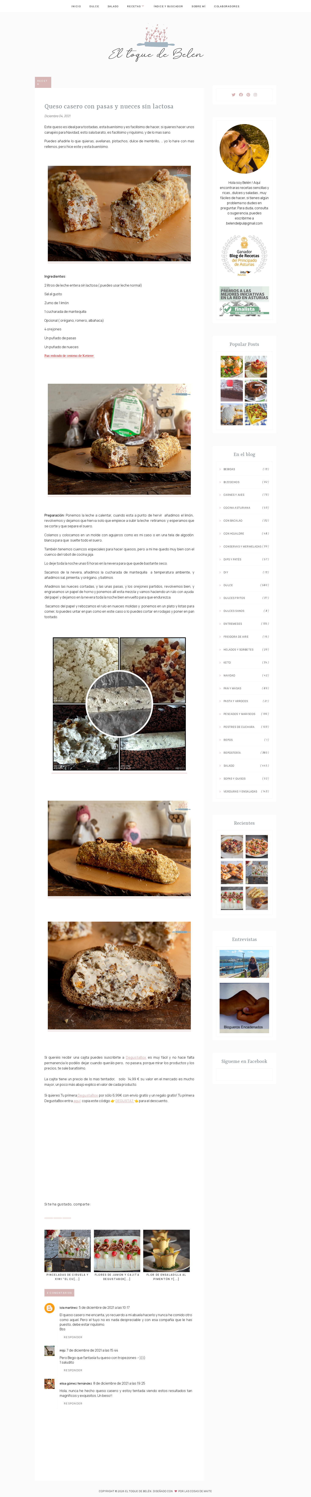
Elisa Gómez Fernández (76, 1383)
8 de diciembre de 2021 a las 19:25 (119, 1383)
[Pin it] (58, 1214)
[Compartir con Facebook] (67, 1214)
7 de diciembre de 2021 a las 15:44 (92, 1350)
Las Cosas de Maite (198, 1491)
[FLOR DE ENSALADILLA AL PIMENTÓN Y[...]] (166, 1251)
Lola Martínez (69, 1308)
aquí (77, 1100)
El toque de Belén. (139, 1491)
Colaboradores (226, 6)
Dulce (94, 6)
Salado (113, 6)
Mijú (62, 1350)
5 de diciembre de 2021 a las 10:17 (104, 1307)
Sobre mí (199, 6)
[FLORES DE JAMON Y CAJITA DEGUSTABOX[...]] (117, 1251)
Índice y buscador (168, 6)
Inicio (76, 6)
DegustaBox (136, 1057)
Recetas (134, 6)
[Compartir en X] (48, 1214)
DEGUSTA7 (125, 1100)
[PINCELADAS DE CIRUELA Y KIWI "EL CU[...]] (67, 1251)
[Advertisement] (119, 1167)
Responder (73, 1337)
